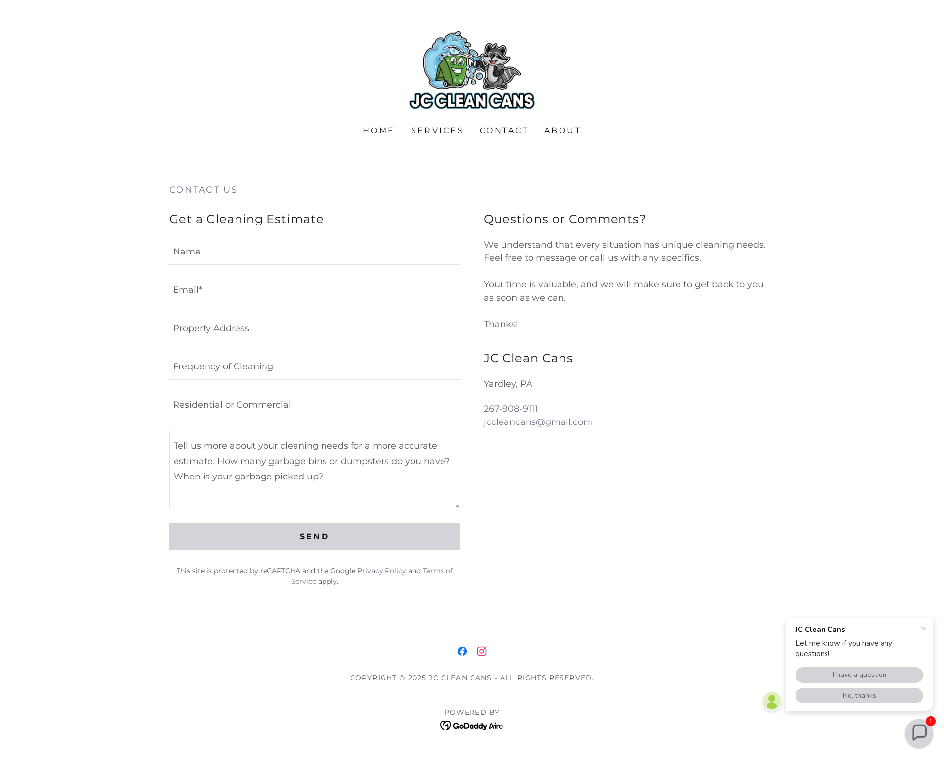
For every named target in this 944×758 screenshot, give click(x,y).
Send (315, 536)
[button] (919, 733)
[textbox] (314, 251)
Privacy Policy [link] (381, 570)
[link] (472, 69)
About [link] (562, 130)
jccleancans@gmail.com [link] (538, 422)
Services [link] (437, 130)
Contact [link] (504, 130)
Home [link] (379, 130)
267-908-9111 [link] (511, 408)
